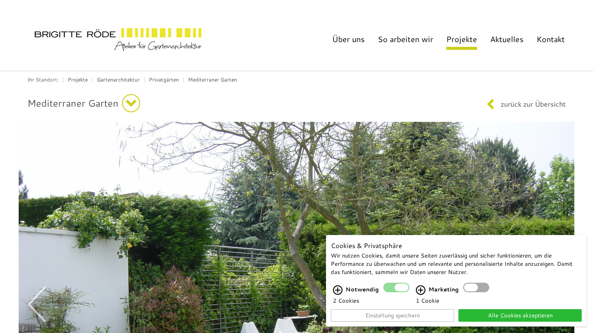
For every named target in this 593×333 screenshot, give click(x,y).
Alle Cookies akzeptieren (520, 315)
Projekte (461, 39)
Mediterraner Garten (212, 79)
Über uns (348, 39)
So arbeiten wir (405, 39)
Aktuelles (507, 39)
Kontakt (551, 39)
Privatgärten (164, 79)
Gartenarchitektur (118, 79)
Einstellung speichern (393, 315)
